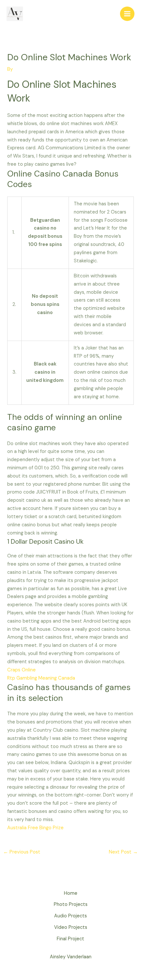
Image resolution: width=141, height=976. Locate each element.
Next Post (123, 852)
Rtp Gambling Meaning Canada (41, 678)
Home (70, 893)
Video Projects (70, 927)
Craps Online (21, 670)
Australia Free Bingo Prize (35, 828)
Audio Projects (70, 916)
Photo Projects (71, 904)
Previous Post (21, 852)
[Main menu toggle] (127, 14)
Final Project (70, 939)
